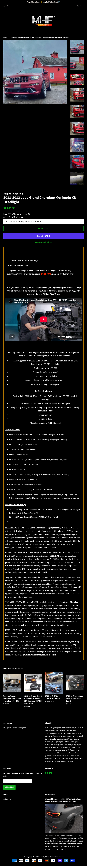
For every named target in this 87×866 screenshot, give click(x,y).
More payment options (43, 242)
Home (5, 37)
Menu (8, 6)
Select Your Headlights (13, 217)
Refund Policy (8, 799)
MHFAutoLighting (42, 857)
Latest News (50, 794)
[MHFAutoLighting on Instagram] (46, 774)
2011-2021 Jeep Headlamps (20, 37)
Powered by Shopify (56, 857)
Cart (82, 6)
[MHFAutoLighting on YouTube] (50, 774)
